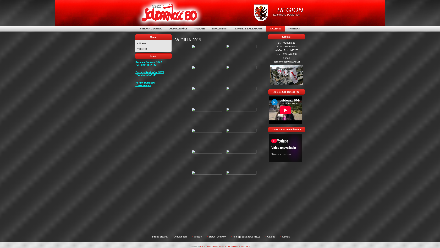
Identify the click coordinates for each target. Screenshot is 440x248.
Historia (143, 49)
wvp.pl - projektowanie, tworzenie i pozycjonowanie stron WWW (225, 246)
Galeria (275, 28)
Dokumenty (220, 28)
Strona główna (151, 28)
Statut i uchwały (217, 236)
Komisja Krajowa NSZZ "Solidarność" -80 (148, 63)
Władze (199, 28)
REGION (290, 10)
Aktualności (178, 28)
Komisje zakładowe (248, 28)
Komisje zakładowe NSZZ (246, 236)
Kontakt (294, 28)
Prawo (142, 43)
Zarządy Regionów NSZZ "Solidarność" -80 (149, 73)
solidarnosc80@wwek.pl (287, 61)
